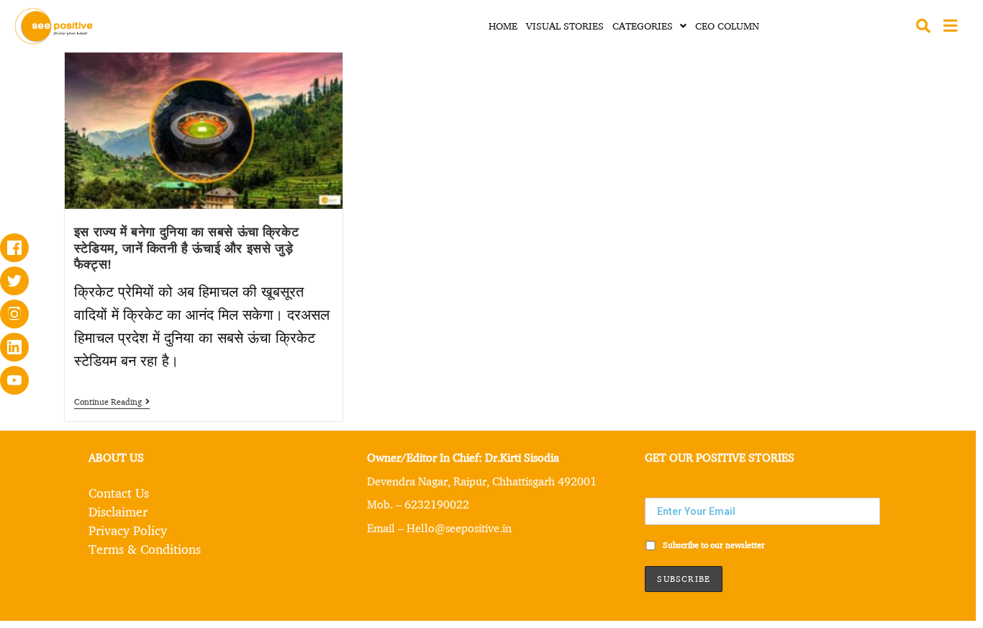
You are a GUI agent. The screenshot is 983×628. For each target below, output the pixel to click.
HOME (503, 25)
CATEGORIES (642, 25)
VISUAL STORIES (565, 25)
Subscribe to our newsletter (713, 544)
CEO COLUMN (727, 25)
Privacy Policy (128, 530)
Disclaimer (118, 511)
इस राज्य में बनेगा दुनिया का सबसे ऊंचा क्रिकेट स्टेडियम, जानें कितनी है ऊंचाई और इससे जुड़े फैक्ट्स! (186, 247)
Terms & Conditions (145, 549)
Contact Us (119, 493)
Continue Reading (112, 402)
